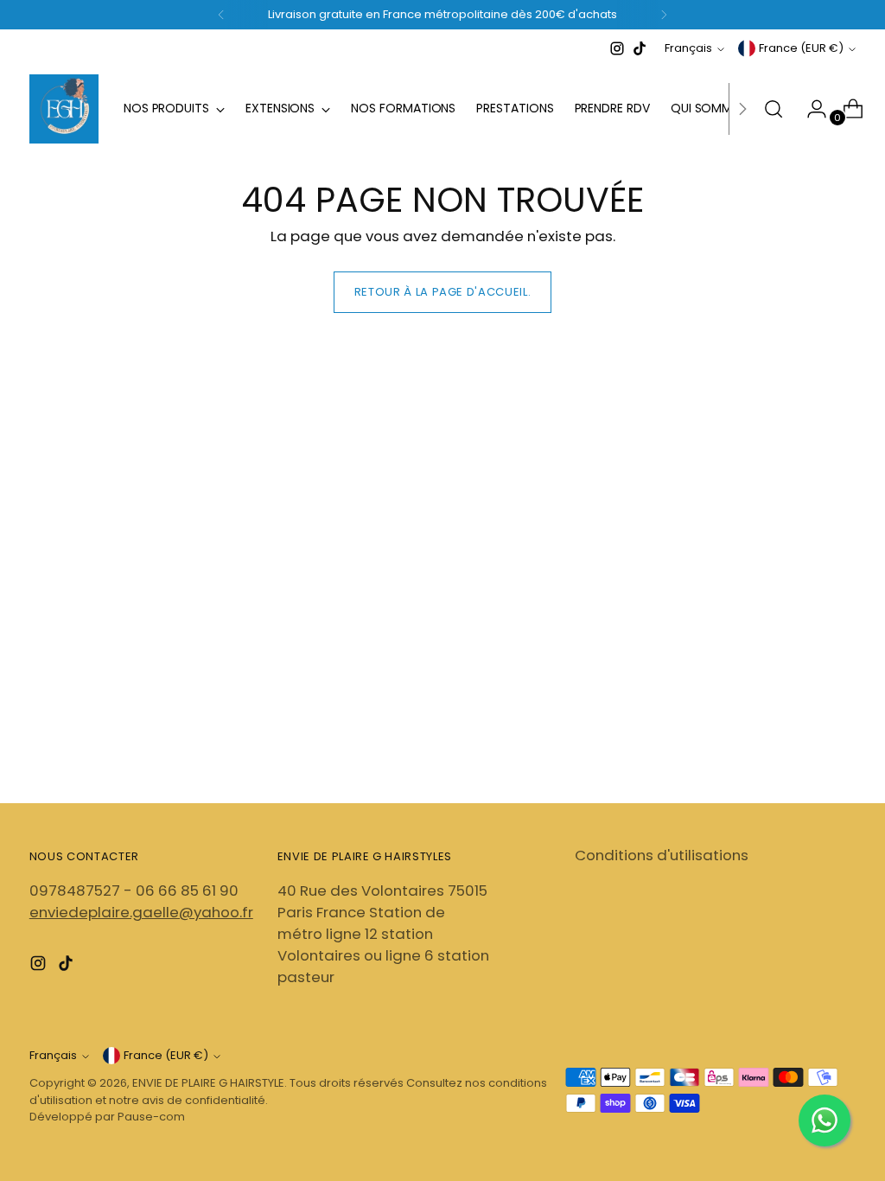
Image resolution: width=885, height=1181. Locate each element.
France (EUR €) (801, 48)
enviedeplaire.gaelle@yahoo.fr (141, 912)
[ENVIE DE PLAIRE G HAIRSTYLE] (64, 109)
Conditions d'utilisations (661, 855)
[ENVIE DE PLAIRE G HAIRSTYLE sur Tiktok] (639, 48)
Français (688, 48)
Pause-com (151, 1116)
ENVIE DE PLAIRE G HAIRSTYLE (208, 1083)
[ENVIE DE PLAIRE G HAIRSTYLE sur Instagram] (617, 48)
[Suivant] (664, 14)
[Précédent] (221, 14)
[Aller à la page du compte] (810, 109)
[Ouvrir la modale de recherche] (773, 109)
